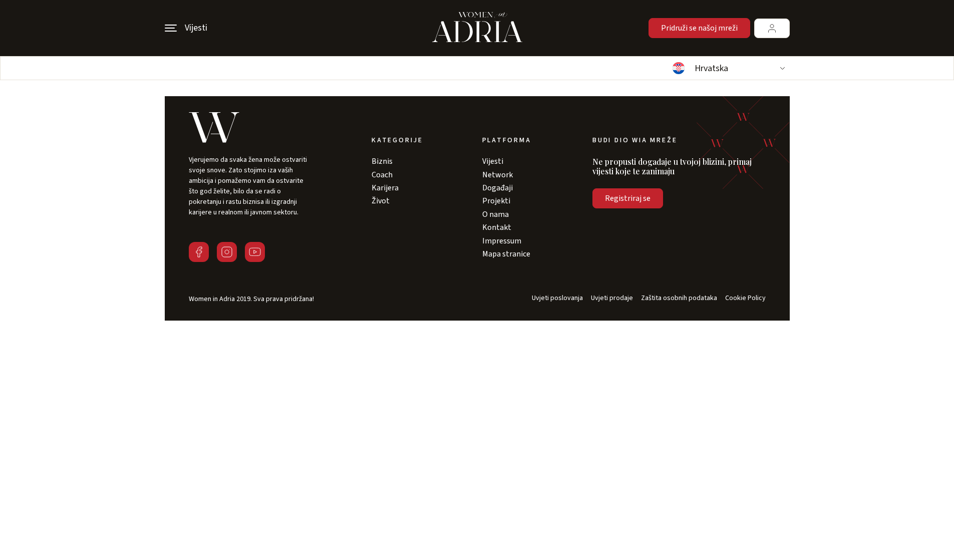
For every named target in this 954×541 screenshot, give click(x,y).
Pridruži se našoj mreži (699, 28)
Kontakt (496, 227)
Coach (382, 174)
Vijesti (492, 161)
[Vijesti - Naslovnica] (477, 28)
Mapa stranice (506, 253)
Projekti (496, 200)
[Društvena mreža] (199, 252)
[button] (728, 68)
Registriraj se (628, 198)
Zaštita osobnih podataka (679, 298)
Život (381, 200)
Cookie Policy (745, 298)
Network (497, 174)
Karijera (385, 187)
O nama (495, 214)
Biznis (382, 161)
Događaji (497, 187)
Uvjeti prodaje (612, 298)
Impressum (501, 240)
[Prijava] (772, 28)
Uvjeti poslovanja (557, 298)
